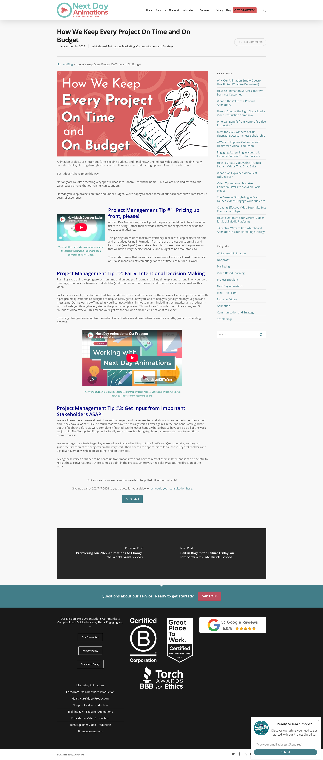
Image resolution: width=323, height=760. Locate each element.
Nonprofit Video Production (90, 705)
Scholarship (224, 319)
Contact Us (210, 596)
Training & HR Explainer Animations (90, 712)
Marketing (128, 46)
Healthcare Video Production (90, 698)
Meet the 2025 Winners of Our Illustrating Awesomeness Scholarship (241, 133)
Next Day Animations (230, 286)
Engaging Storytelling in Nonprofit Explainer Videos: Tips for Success (238, 154)
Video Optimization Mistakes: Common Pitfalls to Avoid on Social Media (239, 187)
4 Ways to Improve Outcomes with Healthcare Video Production (238, 144)
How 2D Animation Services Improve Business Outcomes (240, 92)
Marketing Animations (90, 685)
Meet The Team (227, 293)
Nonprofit (223, 260)
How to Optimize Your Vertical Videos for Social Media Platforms (240, 219)
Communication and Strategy (154, 46)
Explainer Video (227, 299)
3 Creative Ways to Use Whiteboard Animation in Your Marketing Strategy (241, 230)
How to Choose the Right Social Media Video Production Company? (241, 113)
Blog (70, 64)
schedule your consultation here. (172, 488)
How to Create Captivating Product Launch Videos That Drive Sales (239, 164)
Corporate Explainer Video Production (90, 692)
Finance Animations (90, 731)
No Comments (253, 42)
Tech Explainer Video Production (90, 725)
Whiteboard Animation (106, 46)
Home (61, 64)
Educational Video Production (90, 718)
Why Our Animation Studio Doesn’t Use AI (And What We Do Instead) (239, 82)
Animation (223, 306)
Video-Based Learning (231, 273)
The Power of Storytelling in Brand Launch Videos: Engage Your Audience (241, 199)
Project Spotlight (227, 279)
